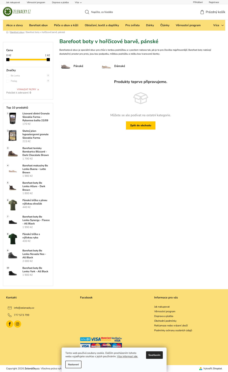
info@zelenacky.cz (24, 308)
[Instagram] (17, 324)
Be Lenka (30, 75)
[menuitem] (14, 25)
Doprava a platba (60, 2)
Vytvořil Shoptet (212, 368)
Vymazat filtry (26, 89)
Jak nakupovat (13, 2)
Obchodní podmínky (165, 321)
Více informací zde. (127, 356)
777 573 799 (21, 315)
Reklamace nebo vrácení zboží (171, 325)
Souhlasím (154, 355)
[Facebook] (9, 324)
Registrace (214, 2)
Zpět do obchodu (140, 125)
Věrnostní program (36, 2)
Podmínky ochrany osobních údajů (173, 330)
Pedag (30, 81)
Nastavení (73, 364)
